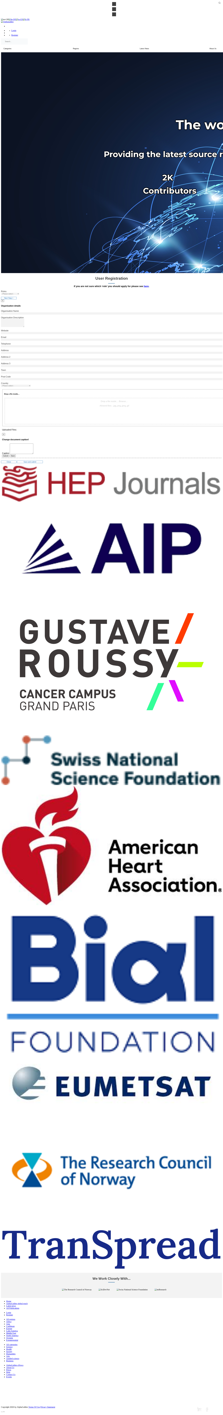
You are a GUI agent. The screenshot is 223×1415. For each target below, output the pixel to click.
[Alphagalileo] (7, 22)
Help (8, 1372)
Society (9, 1351)
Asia (8, 1324)
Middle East (11, 1333)
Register (14, 35)
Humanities (10, 1354)
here (146, 286)
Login (13, 30)
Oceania (9, 1338)
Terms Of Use (34, 1407)
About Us (10, 1367)
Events (9, 1377)
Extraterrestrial (12, 1340)
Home (8, 1301)
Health (9, 1349)
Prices (8, 1370)
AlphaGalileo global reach (17, 1303)
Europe (9, 1328)
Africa (8, 1322)
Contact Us (10, 1374)
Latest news (11, 1306)
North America (12, 1335)
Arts (8, 1356)
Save (13, 456)
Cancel (5, 456)
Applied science (12, 1358)
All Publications (12, 1308)
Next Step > (8, 298)
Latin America (12, 1331)
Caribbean (10, 1326)
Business (9, 1361)
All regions (10, 1319)
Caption (5, 453)
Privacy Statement (47, 1407)
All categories (11, 1344)
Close (9, 462)
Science (9, 1347)
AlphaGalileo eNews (14, 1365)
